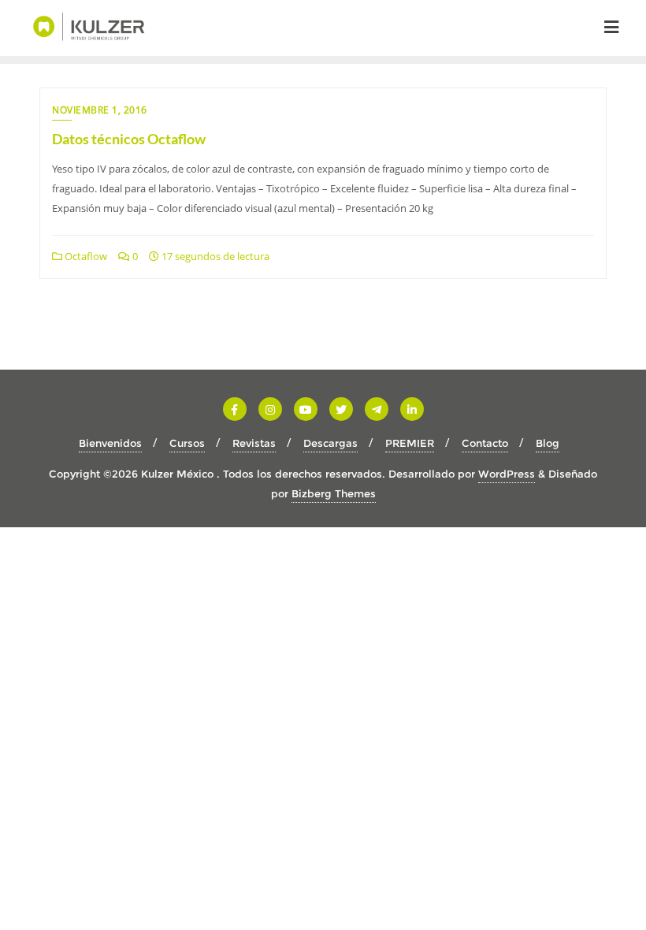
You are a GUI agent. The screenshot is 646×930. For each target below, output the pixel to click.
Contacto (485, 443)
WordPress (506, 473)
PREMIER (409, 443)
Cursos (187, 443)
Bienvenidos (110, 443)
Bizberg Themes (333, 493)
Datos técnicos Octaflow (129, 138)
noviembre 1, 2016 (99, 110)
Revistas (254, 443)
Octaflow (84, 256)
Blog (547, 443)
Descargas (330, 443)
